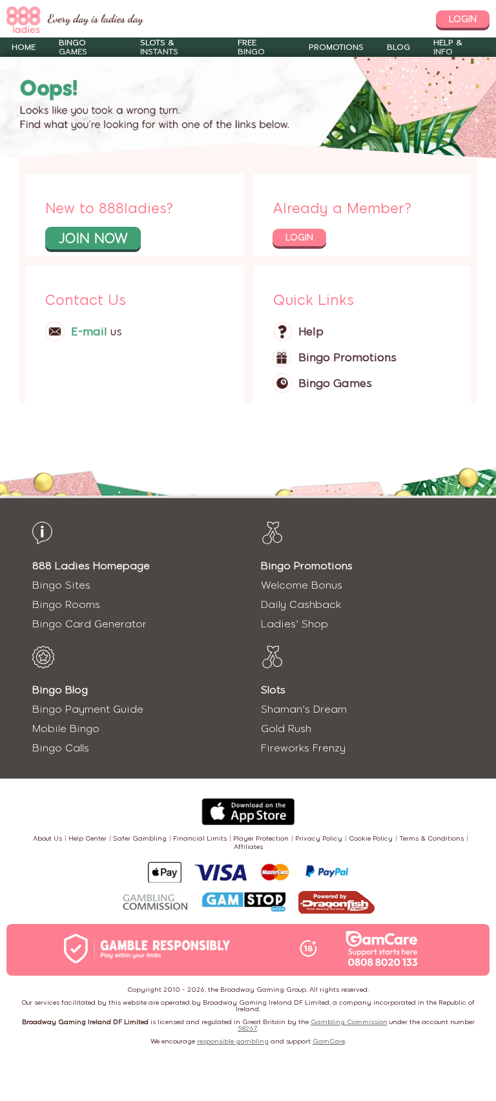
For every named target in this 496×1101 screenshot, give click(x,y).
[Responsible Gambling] (161, 949)
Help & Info (447, 47)
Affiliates (248, 847)
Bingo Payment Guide (87, 709)
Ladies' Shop (294, 624)
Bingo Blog (60, 690)
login (463, 19)
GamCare (329, 1041)
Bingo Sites (61, 585)
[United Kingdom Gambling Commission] (155, 903)
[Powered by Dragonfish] (336, 903)
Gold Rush (286, 728)
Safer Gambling (140, 838)
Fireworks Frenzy (303, 748)
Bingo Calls (60, 748)
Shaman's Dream (304, 709)
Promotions (336, 47)
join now (93, 238)
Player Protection (261, 838)
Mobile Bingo (65, 728)
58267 (247, 1028)
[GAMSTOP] (243, 903)
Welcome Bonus (301, 585)
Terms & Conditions (431, 838)
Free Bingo (251, 47)
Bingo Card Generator (89, 624)
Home (24, 47)
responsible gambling (233, 1041)
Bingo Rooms (66, 604)
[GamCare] (382, 950)
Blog (398, 47)
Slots (273, 690)
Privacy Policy (318, 838)
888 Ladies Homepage (91, 566)
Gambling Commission (349, 1022)
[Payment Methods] (248, 872)
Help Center (87, 838)
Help (311, 331)
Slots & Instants (159, 47)
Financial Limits (200, 838)
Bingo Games (73, 47)
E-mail (89, 331)
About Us (47, 838)
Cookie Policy (371, 838)
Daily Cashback (301, 604)
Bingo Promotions (347, 357)
